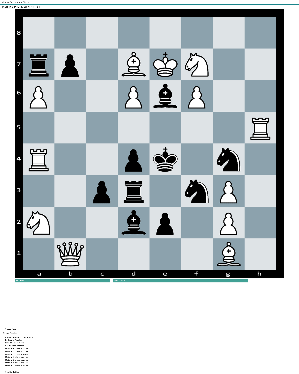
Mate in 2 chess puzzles (16, 351)
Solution (20, 281)
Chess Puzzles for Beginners (19, 337)
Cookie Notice (12, 372)
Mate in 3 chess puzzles (16, 354)
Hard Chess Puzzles (14, 346)
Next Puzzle (119, 281)
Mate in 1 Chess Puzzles (16, 349)
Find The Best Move (14, 343)
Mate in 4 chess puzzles (16, 357)
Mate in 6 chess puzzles (16, 363)
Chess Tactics (12, 329)
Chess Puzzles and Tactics (16, 2)
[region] (149, 305)
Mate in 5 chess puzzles (16, 360)
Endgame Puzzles (13, 340)
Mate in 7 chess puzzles (16, 366)
